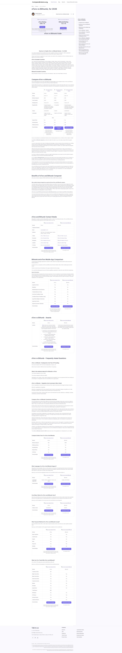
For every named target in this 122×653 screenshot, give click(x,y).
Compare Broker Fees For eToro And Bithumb (83, 41)
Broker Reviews (54, 2)
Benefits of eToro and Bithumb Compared (84, 25)
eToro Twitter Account (45, 235)
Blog (59, 2)
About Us (63, 2)
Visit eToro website (48, 127)
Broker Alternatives (80, 633)
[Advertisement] (53, 43)
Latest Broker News (80, 629)
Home (33, 6)
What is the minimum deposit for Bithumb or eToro (84, 36)
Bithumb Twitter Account (62, 235)
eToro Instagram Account (45, 240)
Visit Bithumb (63, 28)
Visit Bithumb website (58, 128)
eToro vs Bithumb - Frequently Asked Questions (84, 33)
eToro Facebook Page (45, 238)
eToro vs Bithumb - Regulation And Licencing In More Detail (84, 39)
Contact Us (64, 633)
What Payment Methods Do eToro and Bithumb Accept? (84, 50)
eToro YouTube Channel (45, 245)
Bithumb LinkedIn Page (62, 242)
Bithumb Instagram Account (63, 240)
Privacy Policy (64, 637)
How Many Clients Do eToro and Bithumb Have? (84, 47)
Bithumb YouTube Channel (62, 245)
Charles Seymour (38, 13)
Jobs (62, 631)
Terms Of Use (64, 635)
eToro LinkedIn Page (44, 242)
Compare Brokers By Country (72, 2)
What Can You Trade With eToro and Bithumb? (83, 53)
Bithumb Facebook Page (62, 238)
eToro (43, 325)
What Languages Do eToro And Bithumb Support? (84, 44)
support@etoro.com (44, 229)
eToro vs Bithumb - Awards (84, 30)
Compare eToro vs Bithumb (84, 22)
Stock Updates (79, 637)
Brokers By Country (80, 635)
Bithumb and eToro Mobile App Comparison (84, 28)
